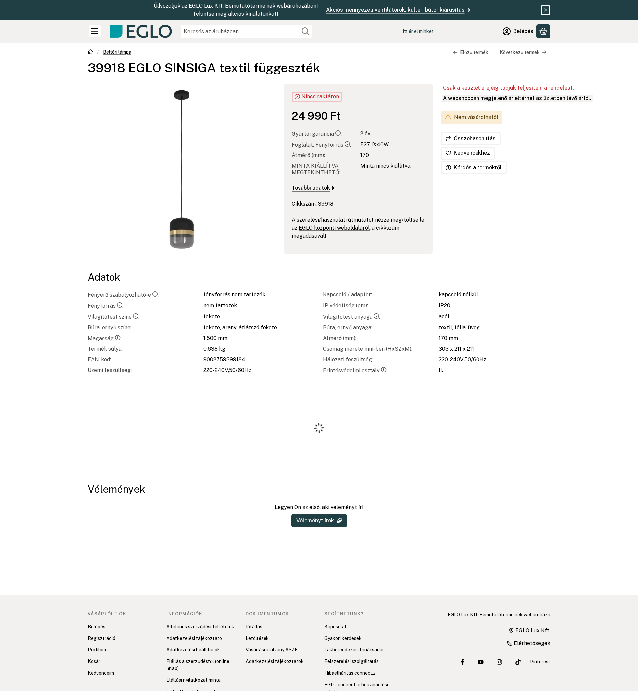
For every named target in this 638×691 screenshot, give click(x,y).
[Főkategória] (90, 52)
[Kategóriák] (95, 31)
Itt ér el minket (418, 31)
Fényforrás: (105, 306)
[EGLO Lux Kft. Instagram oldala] (499, 662)
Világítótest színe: (113, 317)
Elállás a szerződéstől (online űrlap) (197, 665)
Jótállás (254, 626)
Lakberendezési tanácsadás (354, 649)
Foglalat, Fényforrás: (321, 145)
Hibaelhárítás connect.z (350, 673)
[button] (182, 169)
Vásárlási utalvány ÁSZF (272, 649)
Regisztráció (101, 638)
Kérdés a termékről (478, 167)
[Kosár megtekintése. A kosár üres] (543, 31)
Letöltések (257, 638)
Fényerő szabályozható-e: (123, 295)
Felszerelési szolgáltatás (351, 661)
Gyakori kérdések (343, 638)
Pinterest (540, 661)
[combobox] (246, 31)
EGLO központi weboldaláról (334, 228)
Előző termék (474, 52)
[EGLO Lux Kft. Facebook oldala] (462, 662)
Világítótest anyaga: (351, 317)
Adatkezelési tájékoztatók (275, 661)
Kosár (94, 661)
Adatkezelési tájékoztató (194, 638)
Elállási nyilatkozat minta (193, 680)
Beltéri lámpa (117, 52)
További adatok (311, 188)
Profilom (97, 649)
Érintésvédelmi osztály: (355, 370)
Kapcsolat (335, 626)
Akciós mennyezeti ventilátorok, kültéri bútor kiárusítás (395, 10)
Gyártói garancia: (317, 134)
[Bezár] (545, 10)
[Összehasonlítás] (471, 138)
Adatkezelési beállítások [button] (193, 649)
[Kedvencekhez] (468, 153)
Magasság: (104, 338)
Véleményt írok (315, 520)
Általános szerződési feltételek (200, 626)
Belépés (96, 626)
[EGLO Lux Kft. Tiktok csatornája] (518, 662)
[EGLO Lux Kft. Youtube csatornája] (480, 662)
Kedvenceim (101, 673)
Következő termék (520, 52)
